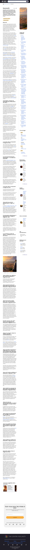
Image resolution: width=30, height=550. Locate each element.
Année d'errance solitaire (7, 18)
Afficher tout (25, 254)
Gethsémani (14, 95)
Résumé (22, 35)
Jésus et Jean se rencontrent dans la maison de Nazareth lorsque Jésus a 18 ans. (23, 107)
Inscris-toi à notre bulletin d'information (15, 542)
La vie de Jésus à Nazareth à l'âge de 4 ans (23, 42)
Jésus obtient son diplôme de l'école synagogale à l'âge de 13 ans (23, 66)
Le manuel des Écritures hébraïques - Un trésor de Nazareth (23, 46)
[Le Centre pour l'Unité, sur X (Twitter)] (16, 524)
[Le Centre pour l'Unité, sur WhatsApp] (13, 524)
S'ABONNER (15, 517)
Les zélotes (14, 375)
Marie (24, 178)
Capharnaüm (12, 73)
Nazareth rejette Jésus (6, 478)
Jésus (15, 35)
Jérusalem (6, 123)
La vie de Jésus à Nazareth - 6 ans (10, 160)
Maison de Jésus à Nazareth (8, 55)
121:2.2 (21, 243)
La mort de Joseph (5, 45)
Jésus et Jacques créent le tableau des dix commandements (23, 85)
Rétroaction (7, 541)
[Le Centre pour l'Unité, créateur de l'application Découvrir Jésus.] (15, 536)
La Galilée (12, 106)
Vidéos (15, 541)
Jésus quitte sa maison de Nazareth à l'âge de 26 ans (23, 122)
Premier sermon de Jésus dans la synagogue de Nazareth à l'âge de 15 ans (23, 81)
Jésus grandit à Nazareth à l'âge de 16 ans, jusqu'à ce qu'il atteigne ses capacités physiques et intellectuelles (23, 91)
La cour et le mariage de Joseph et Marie (23, 139)
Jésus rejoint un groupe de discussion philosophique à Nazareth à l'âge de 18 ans (23, 101)
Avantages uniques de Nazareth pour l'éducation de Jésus (23, 38)
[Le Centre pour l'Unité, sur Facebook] (23, 524)
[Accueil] (4, 1)
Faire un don (23, 541)
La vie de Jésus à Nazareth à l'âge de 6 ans (23, 50)
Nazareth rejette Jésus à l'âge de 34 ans (23, 126)
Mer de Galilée (13, 97)
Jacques (9, 149)
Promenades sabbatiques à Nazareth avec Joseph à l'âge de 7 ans (23, 58)
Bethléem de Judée (8, 58)
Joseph (5, 48)
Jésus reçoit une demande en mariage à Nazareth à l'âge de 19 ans (23, 112)
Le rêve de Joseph (23, 148)
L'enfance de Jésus (6, 20)
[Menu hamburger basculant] (0, 1)
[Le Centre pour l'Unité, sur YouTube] (20, 524)
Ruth (15, 428)
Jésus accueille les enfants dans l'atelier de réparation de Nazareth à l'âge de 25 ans (23, 117)
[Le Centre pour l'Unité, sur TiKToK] (9, 524)
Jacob (14, 146)
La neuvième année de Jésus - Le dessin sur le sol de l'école (23, 62)
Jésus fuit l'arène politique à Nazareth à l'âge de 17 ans (23, 96)
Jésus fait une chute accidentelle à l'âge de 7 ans (23, 54)
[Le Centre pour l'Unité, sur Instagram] (6, 524)
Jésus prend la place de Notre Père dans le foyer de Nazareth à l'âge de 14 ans (23, 71)
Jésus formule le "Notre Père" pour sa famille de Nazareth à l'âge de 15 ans (23, 76)
